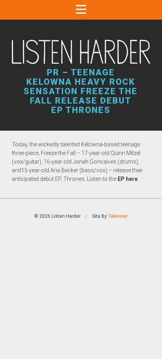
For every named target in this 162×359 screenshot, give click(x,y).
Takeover (118, 216)
